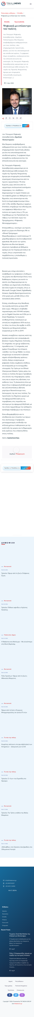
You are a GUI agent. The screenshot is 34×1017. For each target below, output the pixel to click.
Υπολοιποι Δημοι (10, 635)
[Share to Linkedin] (13, 118)
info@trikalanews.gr (10, 880)
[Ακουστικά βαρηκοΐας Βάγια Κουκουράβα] (17, 517)
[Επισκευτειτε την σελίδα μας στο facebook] (9, 995)
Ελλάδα (20, 13)
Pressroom (20, 454)
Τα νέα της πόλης (10, 737)
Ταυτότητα (11, 990)
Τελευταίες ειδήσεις (8, 13)
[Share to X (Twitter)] (9, 118)
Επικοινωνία (20, 990)
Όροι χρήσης (8, 986)
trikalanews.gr (18, 1003)
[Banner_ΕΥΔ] (17, 265)
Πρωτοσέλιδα (19, 22)
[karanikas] (17, 491)
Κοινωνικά (7, 566)
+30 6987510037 (10, 883)
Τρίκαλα (4, 911)
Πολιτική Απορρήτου (21, 986)
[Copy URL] (20, 118)
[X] (16, 995)
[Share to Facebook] (6, 118)
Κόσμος (4, 919)
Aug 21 (13, 949)
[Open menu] (30, 4)
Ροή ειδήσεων (19, 981)
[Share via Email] (17, 118)
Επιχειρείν (5, 925)
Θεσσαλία (5, 914)
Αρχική (10, 981)
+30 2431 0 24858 (10, 886)
